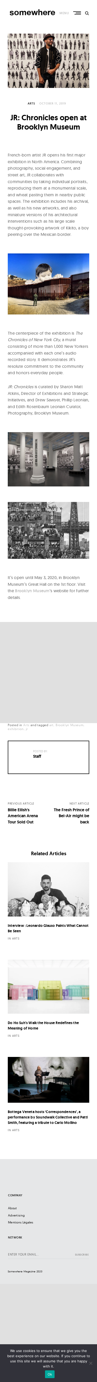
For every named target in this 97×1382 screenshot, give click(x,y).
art (51, 725)
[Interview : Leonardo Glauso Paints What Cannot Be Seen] (48, 889)
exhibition (16, 729)
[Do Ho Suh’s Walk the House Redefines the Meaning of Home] (48, 987)
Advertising (16, 1215)
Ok (50, 1374)
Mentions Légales (20, 1222)
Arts (31, 103)
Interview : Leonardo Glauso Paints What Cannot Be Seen (48, 928)
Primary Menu (77, 13)
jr (27, 729)
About (12, 1208)
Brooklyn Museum (32, 591)
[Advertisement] (48, 672)
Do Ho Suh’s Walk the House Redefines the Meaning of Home (43, 1025)
